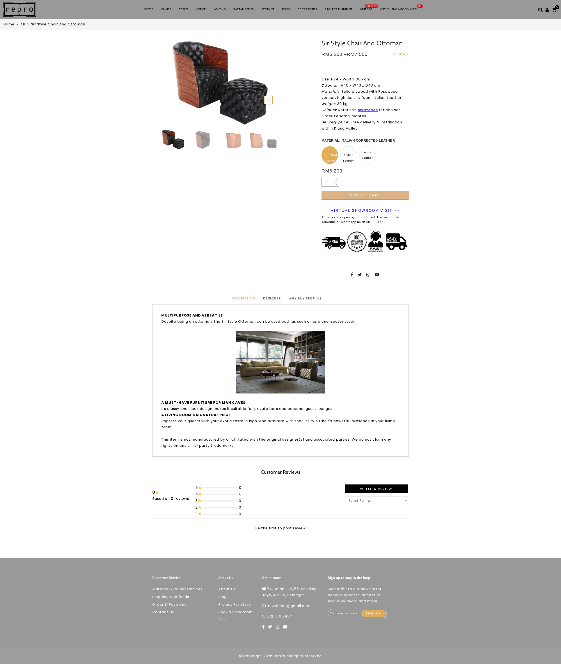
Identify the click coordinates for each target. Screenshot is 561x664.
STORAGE (268, 9)
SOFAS (148, 9)
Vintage (366, 9)
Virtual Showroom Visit (398, 9)
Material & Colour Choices (177, 589)
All (22, 24)
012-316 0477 (279, 616)
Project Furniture (339, 9)
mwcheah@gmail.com (289, 605)
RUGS (286, 9)
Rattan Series (243, 9)
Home (8, 24)
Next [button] (273, 85)
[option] (217, 83)
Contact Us (163, 612)
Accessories (307, 9)
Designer (272, 298)
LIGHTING (219, 9)
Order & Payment (169, 604)
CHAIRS (166, 9)
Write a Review (376, 489)
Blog (222, 596)
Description (244, 298)
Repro (279, 656)
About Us (227, 589)
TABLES (184, 9)
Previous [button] (157, 85)
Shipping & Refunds (170, 596)
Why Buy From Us (305, 298)
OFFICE (201, 9)
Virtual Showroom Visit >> (365, 210)
